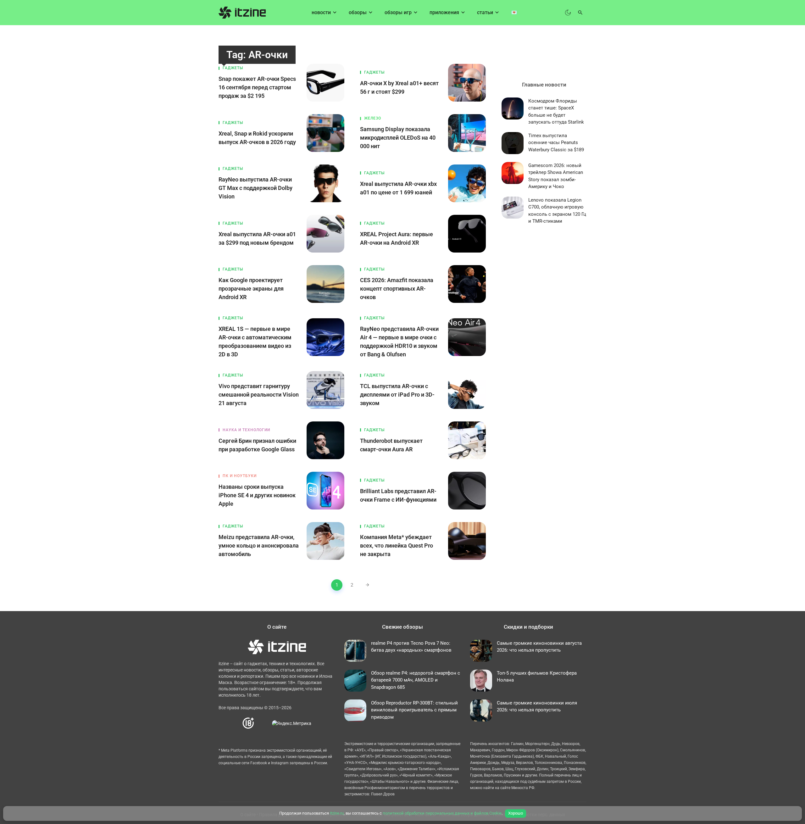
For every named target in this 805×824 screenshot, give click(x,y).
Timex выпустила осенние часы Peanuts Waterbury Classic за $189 (556, 143)
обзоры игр (398, 12)
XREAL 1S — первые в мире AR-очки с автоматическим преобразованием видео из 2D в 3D (255, 342)
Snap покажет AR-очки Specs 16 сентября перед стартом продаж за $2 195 (257, 87)
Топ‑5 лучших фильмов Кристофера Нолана (537, 676)
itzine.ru (337, 813)
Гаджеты (233, 68)
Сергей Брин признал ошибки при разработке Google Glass (257, 445)
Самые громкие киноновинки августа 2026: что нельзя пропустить (539, 646)
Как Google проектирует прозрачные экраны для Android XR (251, 288)
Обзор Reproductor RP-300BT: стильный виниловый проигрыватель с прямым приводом (414, 710)
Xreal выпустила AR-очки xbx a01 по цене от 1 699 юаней (398, 188)
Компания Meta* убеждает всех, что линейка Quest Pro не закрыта (396, 545)
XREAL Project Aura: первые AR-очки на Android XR (396, 238)
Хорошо (515, 813)
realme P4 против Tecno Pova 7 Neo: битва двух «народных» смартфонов (411, 646)
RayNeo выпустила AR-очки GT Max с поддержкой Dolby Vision (255, 188)
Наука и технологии (246, 430)
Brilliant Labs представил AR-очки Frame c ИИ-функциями (398, 495)
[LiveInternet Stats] (263, 723)
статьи (485, 12)
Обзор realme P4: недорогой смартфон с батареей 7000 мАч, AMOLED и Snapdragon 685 (415, 680)
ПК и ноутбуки (240, 476)
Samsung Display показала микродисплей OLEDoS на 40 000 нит (398, 137)
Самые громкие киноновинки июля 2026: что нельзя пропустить (537, 706)
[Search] (580, 12)
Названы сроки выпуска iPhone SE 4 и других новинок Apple (257, 495)
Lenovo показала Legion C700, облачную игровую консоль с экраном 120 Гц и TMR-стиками (557, 210)
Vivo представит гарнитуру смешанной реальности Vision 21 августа (259, 394)
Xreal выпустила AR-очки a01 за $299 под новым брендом (257, 238)
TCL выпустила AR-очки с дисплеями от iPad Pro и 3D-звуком (397, 394)
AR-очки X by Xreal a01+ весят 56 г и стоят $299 (399, 87)
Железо (372, 118)
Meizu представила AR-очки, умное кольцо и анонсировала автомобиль (259, 545)
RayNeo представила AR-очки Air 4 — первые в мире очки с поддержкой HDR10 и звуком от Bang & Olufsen (399, 342)
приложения (444, 12)
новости (321, 12)
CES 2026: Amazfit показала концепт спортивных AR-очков (396, 288)
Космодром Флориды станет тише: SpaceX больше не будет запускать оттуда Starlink (556, 111)
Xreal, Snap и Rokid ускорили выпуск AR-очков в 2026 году (257, 137)
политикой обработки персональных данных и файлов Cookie (442, 813)
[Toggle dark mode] (568, 12)
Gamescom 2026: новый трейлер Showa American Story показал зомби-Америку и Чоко (555, 176)
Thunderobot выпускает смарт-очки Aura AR (391, 445)
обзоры (358, 12)
